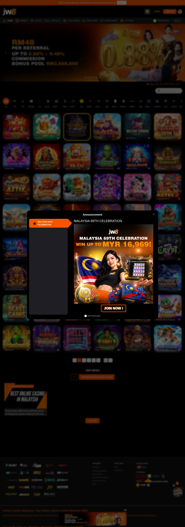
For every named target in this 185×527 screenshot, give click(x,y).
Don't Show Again (93, 316)
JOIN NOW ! (113, 308)
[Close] (153, 214)
